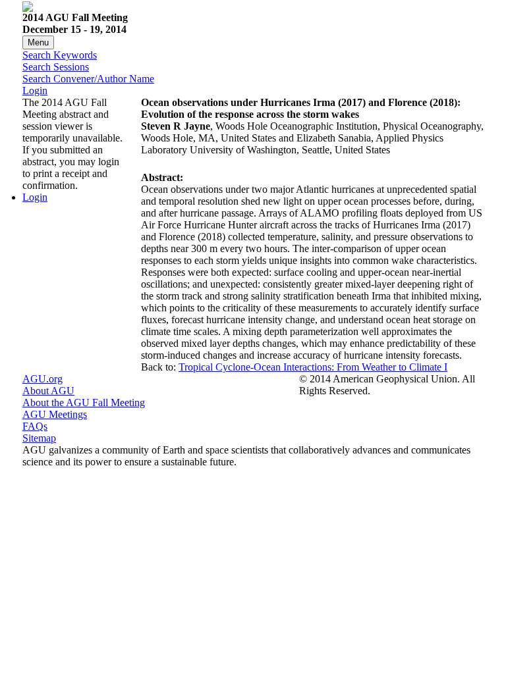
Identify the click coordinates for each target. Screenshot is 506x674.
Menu (38, 42)
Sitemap (39, 438)
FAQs (34, 426)
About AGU (48, 390)
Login (34, 90)
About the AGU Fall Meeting (83, 402)
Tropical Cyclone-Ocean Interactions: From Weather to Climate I (313, 367)
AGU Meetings (54, 414)
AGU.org (42, 378)
